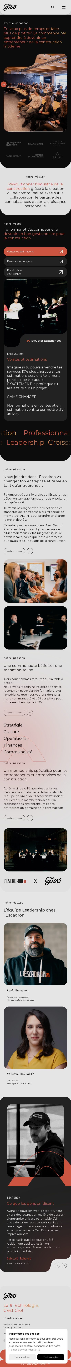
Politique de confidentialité (24, 1349)
